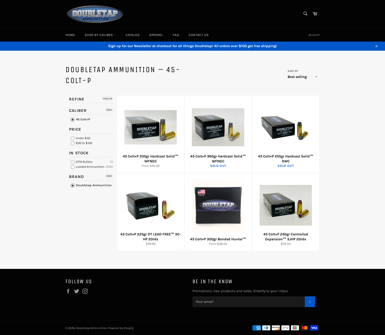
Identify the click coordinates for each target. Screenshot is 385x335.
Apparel (156, 35)
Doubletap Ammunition (93, 185)
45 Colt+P (82, 119)
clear (109, 109)
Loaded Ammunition (89, 167)
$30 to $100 (83, 143)
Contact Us (199, 35)
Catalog (132, 35)
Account (314, 34)
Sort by (293, 71)
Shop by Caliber (99, 35)
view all (107, 98)
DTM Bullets (83, 162)
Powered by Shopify (120, 328)
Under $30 (82, 138)
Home (70, 35)
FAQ (176, 35)
